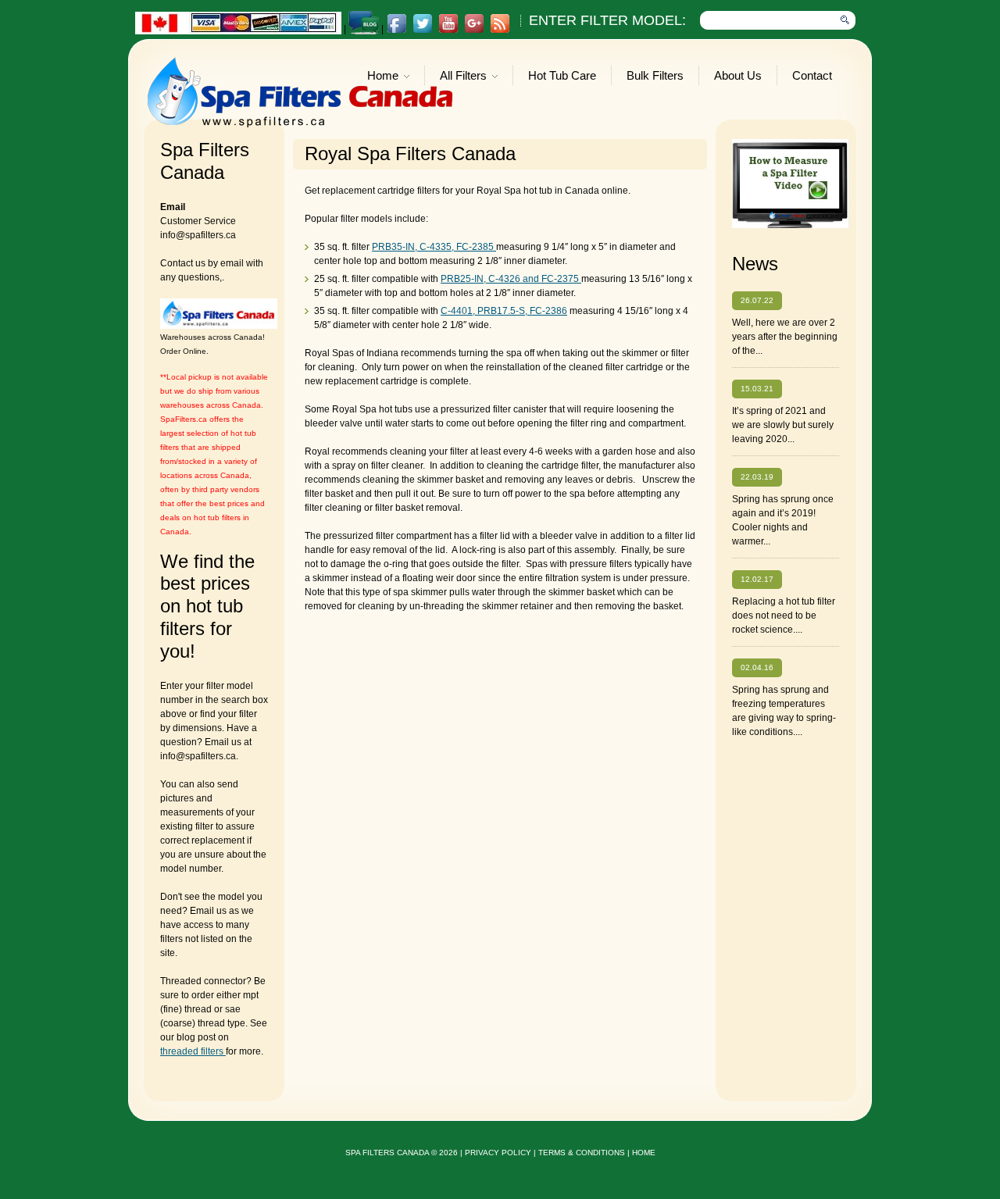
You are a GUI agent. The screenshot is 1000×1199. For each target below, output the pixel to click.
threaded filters (193, 1051)
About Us (738, 75)
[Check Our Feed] (499, 30)
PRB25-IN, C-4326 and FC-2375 (511, 278)
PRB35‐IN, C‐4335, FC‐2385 (434, 246)
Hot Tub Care (562, 75)
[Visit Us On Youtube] (448, 30)
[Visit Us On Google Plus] (474, 30)
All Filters (463, 77)
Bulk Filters (655, 75)
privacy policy (498, 1152)
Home (382, 77)
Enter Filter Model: (607, 20)
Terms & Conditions (581, 1152)
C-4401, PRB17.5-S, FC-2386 (504, 310)
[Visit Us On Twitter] (422, 30)
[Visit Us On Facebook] (396, 30)
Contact (812, 75)
